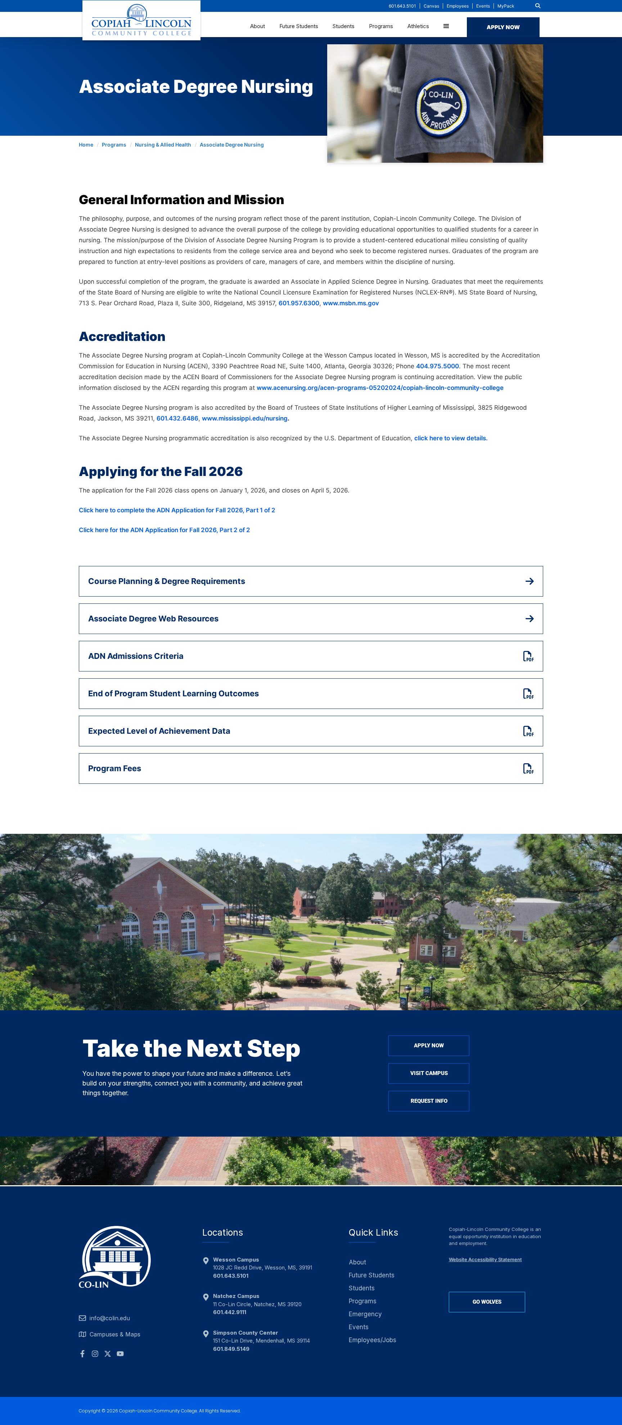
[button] (537, 5)
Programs (381, 26)
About (257, 26)
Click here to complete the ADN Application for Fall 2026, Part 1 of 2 (177, 510)
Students (344, 26)
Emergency (365, 1314)
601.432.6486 (177, 418)
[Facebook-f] (82, 1353)
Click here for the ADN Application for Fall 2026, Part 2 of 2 (164, 530)
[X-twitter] (107, 1353)
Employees (458, 6)
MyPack (505, 6)
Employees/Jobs (372, 1340)
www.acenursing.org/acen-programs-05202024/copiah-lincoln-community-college (380, 387)
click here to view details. (451, 438)
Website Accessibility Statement (485, 1259)
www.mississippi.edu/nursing (245, 418)
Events (483, 6)
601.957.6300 (299, 303)
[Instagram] (95, 1353)
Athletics (418, 26)
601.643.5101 (402, 6)
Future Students (298, 26)
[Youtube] (120, 1353)
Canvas (431, 6)
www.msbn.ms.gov (351, 303)
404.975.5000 (437, 366)
